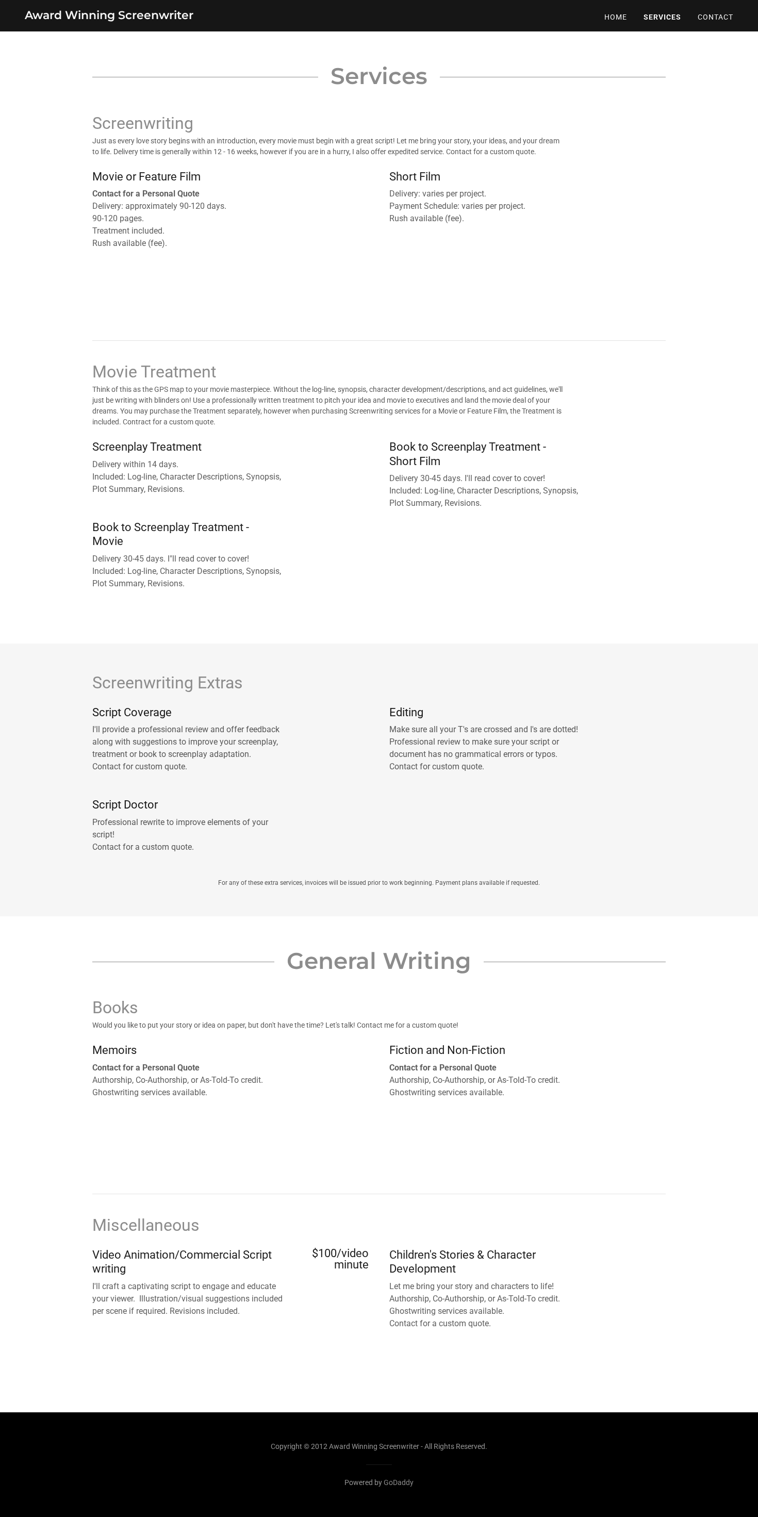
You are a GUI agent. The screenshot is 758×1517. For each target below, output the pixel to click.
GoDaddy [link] (399, 1482)
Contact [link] (715, 17)
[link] (109, 16)
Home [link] (615, 17)
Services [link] (662, 17)
